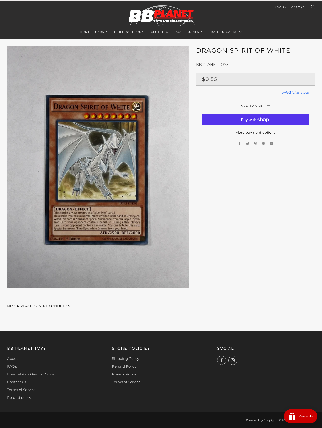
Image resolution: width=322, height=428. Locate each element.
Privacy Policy (124, 374)
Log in (281, 7)
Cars (99, 31)
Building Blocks (130, 31)
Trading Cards (223, 31)
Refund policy (19, 397)
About (12, 358)
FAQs (12, 366)
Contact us (16, 382)
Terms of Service (21, 389)
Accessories (187, 31)
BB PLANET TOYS (212, 64)
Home (85, 31)
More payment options (255, 132)
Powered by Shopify (260, 420)
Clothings (161, 31)
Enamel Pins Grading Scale (30, 374)
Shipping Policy (125, 358)
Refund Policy (124, 366)
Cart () (298, 7)
